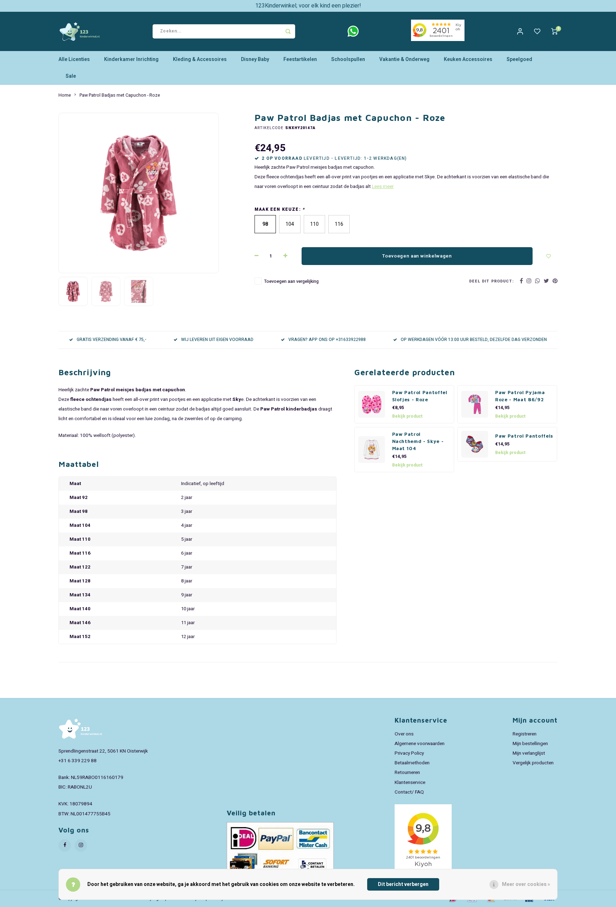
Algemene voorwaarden (420, 743)
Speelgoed (519, 59)
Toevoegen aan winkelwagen (417, 256)
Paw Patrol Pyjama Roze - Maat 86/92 (520, 395)
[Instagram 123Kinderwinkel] (81, 845)
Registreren (525, 734)
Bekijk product (407, 416)
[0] (554, 31)
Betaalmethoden (412, 762)
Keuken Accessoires (468, 59)
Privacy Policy (409, 753)
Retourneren (407, 772)
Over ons (404, 734)
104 (290, 224)
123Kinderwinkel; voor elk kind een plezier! (308, 5)
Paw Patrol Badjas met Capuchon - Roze (119, 95)
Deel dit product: (491, 281)
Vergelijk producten (533, 762)
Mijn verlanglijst (529, 753)
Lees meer (383, 186)
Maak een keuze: (280, 210)
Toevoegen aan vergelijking (291, 281)
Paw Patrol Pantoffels (524, 436)
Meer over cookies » (526, 884)
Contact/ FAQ (409, 792)
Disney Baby (255, 59)
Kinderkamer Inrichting (131, 59)
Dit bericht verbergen (403, 884)
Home (64, 95)
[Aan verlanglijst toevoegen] (549, 256)
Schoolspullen (348, 59)
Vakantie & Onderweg (404, 59)
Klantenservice (410, 782)
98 (265, 224)
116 (339, 224)
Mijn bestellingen (530, 743)
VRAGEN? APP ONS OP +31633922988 (327, 340)
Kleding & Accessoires (200, 59)
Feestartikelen (300, 59)
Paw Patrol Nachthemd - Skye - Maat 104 (418, 441)
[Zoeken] (288, 31)
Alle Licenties (74, 59)
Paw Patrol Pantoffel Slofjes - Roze (419, 395)
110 (314, 224)
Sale (71, 76)
